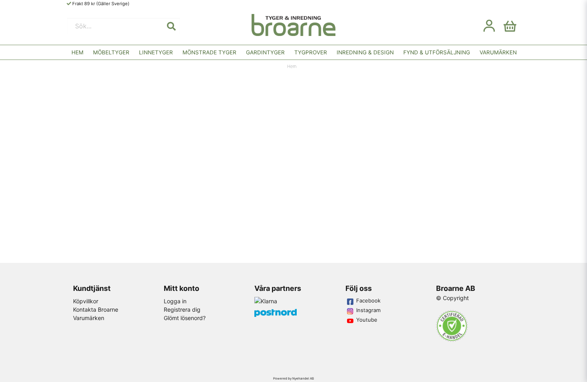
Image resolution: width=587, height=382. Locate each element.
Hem (77, 52)
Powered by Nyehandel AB (293, 378)
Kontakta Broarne (95, 309)
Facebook (368, 300)
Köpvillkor (85, 301)
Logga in (175, 301)
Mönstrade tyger (209, 52)
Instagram (368, 310)
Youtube (366, 319)
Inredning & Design (365, 52)
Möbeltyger (111, 52)
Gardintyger (265, 52)
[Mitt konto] (489, 26)
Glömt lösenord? (185, 317)
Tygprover (310, 52)
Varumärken (498, 52)
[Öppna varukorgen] (510, 26)
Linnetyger (156, 52)
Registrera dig (182, 309)
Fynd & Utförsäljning (436, 52)
